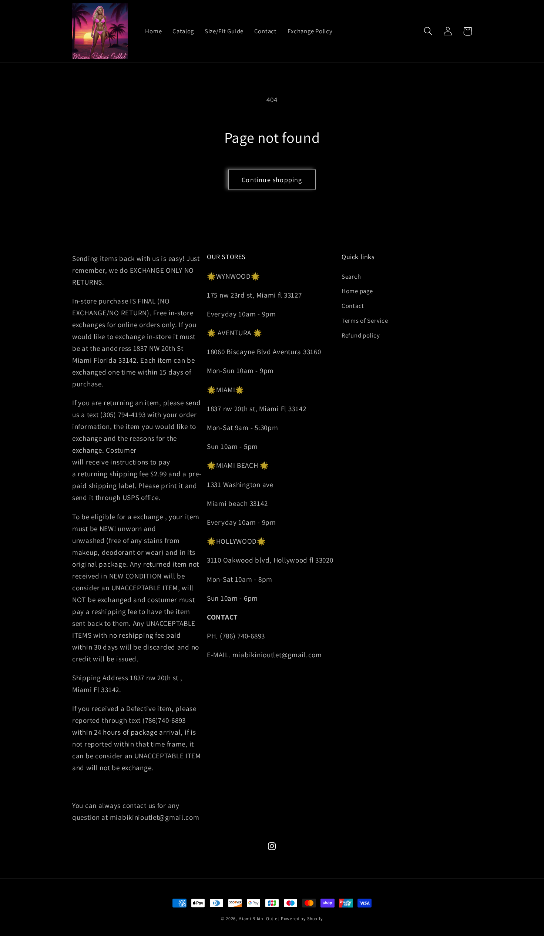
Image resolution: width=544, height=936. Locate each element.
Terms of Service (365, 320)
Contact (353, 306)
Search (351, 276)
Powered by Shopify (302, 918)
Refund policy (361, 335)
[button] (428, 31)
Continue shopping (272, 179)
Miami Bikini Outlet (258, 918)
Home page (357, 291)
